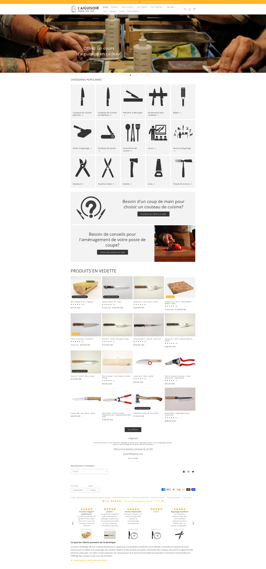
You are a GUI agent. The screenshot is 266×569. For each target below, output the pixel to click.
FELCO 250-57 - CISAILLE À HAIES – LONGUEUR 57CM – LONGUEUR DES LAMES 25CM (116, 415)
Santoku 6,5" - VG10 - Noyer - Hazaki (145, 302)
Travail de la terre (181, 184)
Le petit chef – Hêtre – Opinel (143, 376)
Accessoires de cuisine (130, 149)
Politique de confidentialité (140, 497)
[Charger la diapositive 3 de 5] (130, 75)
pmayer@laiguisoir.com (133, 454)
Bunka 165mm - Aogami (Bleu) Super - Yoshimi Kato (177, 414)
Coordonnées (187, 497)
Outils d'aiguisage (81, 148)
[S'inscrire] (105, 471)
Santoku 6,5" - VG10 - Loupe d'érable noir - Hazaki (179, 340)
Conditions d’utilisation (158, 497)
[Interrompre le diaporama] (147, 75)
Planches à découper (132, 112)
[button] (115, 7)
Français (93, 490)
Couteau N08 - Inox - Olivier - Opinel (83, 413)
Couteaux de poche (107, 148)
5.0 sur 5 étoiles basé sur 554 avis (138, 501)
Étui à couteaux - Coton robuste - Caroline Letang (116, 377)
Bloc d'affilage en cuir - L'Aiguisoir (82, 302)
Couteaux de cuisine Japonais (82, 113)
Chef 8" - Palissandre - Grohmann (82, 339)
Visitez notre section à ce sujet (112, 252)
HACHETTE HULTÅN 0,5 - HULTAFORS (145, 413)
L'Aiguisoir (79, 497)
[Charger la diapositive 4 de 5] (133, 75)
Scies (150, 184)
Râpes (176, 112)
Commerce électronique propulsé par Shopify (96, 497)
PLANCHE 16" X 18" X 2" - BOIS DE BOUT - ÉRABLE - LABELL (178, 302)
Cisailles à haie (105, 184)
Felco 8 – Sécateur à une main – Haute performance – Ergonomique (177, 377)
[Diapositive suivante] (141, 75)
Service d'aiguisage (182, 148)
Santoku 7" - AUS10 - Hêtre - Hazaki (82, 376)
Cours (150, 148)
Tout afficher (133, 430)
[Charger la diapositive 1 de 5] (124, 75)
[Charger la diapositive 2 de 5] (127, 75)
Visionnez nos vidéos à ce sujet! (153, 214)
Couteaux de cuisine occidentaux (107, 113)
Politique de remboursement (121, 497)
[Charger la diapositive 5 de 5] (136, 75)
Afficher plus (99, 61)
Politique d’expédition (174, 497)
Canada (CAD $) (78, 490)
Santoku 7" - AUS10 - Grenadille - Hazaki (115, 339)
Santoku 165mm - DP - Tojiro (111, 302)
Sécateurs (77, 184)
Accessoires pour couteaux (156, 113)
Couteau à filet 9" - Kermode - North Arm (147, 339)
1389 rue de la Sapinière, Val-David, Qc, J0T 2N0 (133, 449)
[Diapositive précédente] (119, 75)
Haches (126, 184)
